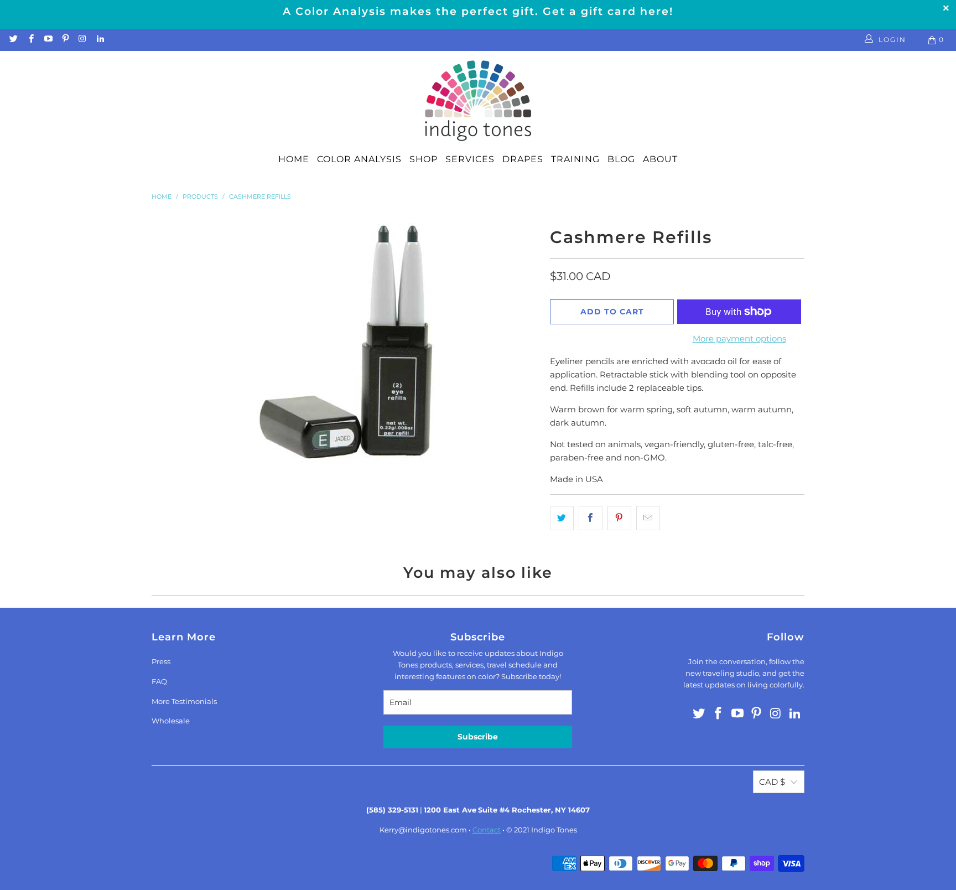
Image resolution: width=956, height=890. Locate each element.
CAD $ (772, 782)
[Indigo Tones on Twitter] (13, 39)
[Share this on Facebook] (590, 518)
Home (293, 159)
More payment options (739, 338)
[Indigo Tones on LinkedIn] (99, 39)
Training (575, 159)
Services (470, 159)
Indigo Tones (554, 829)
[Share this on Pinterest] (619, 518)
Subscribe (478, 737)
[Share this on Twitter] (562, 518)
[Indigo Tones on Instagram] (82, 39)
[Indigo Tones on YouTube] (48, 39)
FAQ (159, 681)
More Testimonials (184, 701)
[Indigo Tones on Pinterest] (65, 39)
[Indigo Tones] (478, 101)
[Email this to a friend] (648, 518)
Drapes (522, 159)
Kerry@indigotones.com (423, 829)
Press (161, 661)
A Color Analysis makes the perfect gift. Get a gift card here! (478, 11)
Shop (423, 159)
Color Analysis (359, 159)
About (660, 159)
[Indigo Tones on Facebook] (30, 39)
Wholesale (171, 720)
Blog (621, 159)
